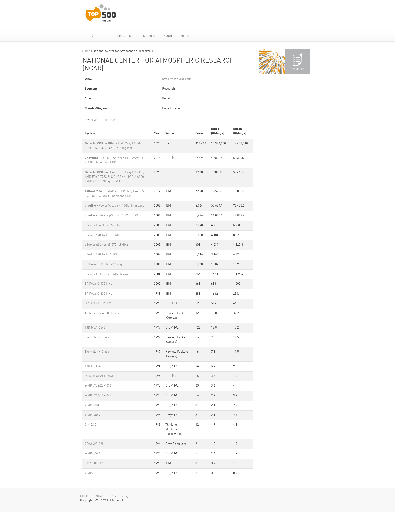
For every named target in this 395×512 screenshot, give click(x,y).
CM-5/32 (90, 424)
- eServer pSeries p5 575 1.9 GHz (113, 215)
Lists (105, 36)
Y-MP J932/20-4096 (98, 385)
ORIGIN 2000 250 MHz (100, 303)
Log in (112, 496)
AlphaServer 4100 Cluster (102, 313)
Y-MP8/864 (92, 405)
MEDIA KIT (187, 36)
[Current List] (297, 61)
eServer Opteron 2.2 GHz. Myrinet (107, 274)
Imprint (85, 496)
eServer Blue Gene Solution (103, 225)
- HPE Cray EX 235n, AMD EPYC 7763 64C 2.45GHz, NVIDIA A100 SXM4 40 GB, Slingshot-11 (114, 177)
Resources (148, 36)
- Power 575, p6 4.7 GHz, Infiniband (114, 205)
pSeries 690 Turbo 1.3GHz (102, 254)
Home (91, 36)
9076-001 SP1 (94, 463)
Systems (92, 120)
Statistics (124, 36)
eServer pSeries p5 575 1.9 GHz (106, 244)
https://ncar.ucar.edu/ (176, 79)
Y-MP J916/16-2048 (98, 395)
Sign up (129, 496)
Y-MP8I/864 (92, 415)
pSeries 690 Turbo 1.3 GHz (103, 235)
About (168, 36)
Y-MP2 (89, 473)
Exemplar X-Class (97, 337)
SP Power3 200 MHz (98, 293)
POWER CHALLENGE (99, 376)
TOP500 (272, 61)
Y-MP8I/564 (92, 453)
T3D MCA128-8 (95, 327)
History (110, 120)
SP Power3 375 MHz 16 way (103, 264)
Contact (99, 496)
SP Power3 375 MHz (98, 284)
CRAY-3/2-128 (94, 444)
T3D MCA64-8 (94, 366)
